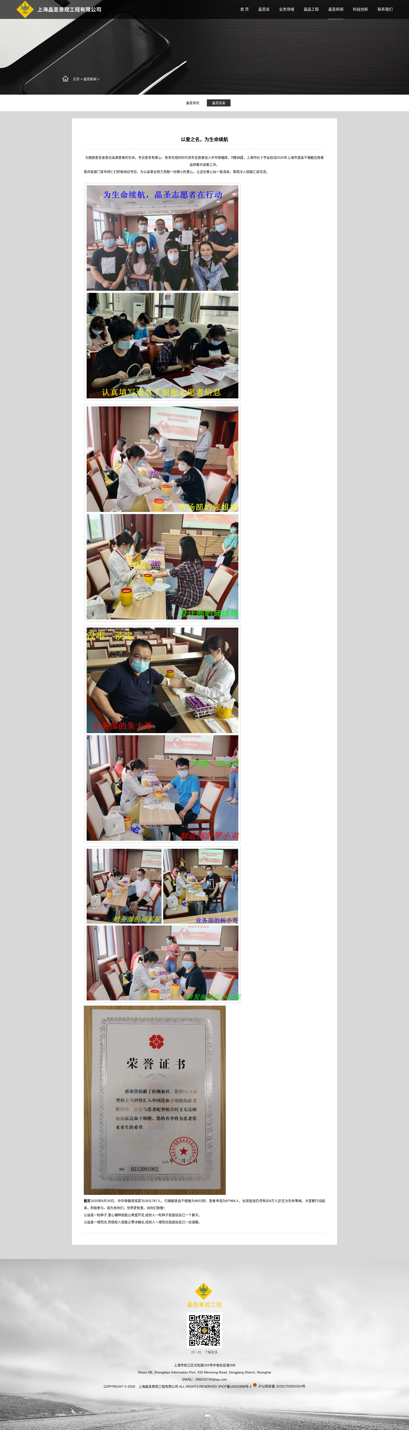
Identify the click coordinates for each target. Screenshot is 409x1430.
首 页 (244, 9)
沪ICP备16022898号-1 (235, 1386)
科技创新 (360, 9)
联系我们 (385, 9)
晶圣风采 (218, 103)
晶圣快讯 (192, 103)
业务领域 (286, 9)
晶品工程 (311, 9)
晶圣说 (264, 9)
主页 (76, 79)
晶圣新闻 (335, 9)
